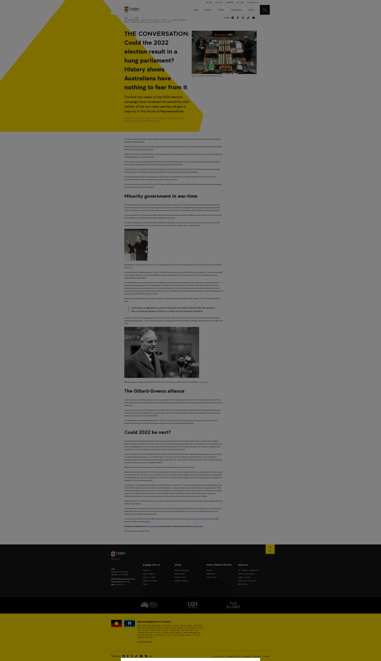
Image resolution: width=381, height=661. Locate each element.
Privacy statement (218, 656)
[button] (270, 549)
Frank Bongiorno (130, 519)
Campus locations (244, 577)
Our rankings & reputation (248, 570)
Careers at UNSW (149, 577)
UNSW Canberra (144, 521)
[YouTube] (253, 17)
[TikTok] (248, 17)
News (137, 18)
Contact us (147, 570)
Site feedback (256, 656)
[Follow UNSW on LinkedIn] (123, 656)
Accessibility (246, 656)
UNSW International (182, 570)
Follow (227, 18)
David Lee (207, 519)
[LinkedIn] (232, 17)
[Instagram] (243, 17)
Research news (211, 577)
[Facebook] (237, 17)
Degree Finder (180, 574)
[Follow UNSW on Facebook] (128, 656)
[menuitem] (196, 10)
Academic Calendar (181, 581)
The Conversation (153, 526)
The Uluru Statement (144, 642)
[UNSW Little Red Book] (151, 656)
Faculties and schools (246, 574)
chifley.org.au (203, 382)
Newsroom (209, 570)
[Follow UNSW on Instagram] (131, 656)
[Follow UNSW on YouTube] (141, 656)
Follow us (116, 656)
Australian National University (190, 519)
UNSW (126, 18)
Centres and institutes (247, 581)
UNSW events (210, 574)
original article (197, 526)
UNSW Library (243, 584)
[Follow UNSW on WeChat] (146, 656)
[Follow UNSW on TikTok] (136, 656)
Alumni (145, 584)
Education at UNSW (149, 581)
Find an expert (148, 574)
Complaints (266, 656)
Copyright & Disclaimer (233, 656)
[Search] (265, 10)
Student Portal (180, 577)
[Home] (131, 10)
